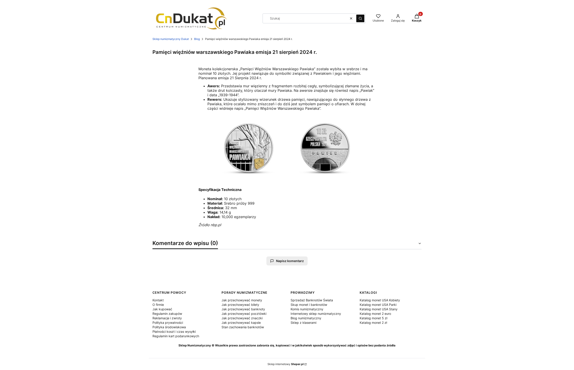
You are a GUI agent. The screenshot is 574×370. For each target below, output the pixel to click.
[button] (360, 18)
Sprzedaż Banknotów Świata (312, 300)
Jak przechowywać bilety (240, 305)
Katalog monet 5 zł (373, 318)
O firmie (158, 305)
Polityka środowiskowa (169, 327)
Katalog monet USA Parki (378, 305)
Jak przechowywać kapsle (241, 322)
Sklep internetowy (285, 364)
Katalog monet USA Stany (379, 309)
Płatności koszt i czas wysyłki (174, 331)
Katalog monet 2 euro (375, 313)
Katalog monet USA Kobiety (380, 300)
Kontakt (158, 300)
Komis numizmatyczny (307, 309)
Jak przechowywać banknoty (243, 309)
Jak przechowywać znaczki (242, 318)
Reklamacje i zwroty (167, 318)
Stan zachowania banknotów (243, 327)
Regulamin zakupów (167, 313)
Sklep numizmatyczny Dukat (170, 39)
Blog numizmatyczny (306, 318)
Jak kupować (162, 309)
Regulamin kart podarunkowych (175, 336)
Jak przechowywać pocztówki (244, 313)
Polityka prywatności (167, 322)
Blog (197, 39)
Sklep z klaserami (303, 322)
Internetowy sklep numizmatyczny (316, 313)
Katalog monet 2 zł (373, 322)
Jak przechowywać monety (242, 300)
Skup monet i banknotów (309, 305)
